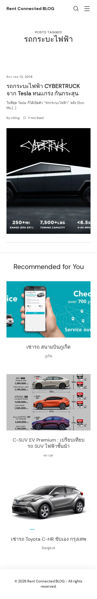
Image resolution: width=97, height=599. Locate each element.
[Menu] (87, 9)
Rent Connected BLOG (30, 8)
